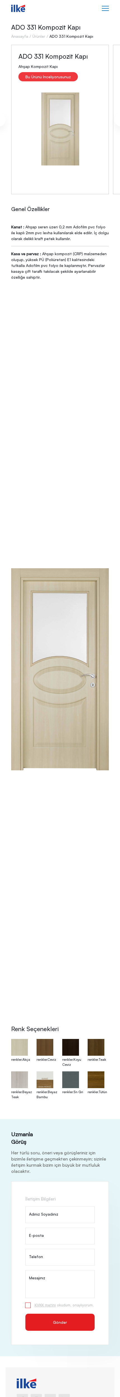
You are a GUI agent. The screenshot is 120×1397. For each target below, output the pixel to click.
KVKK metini (45, 1305)
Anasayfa (19, 36)
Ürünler (38, 36)
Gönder (60, 1322)
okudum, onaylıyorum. (64, 1305)
